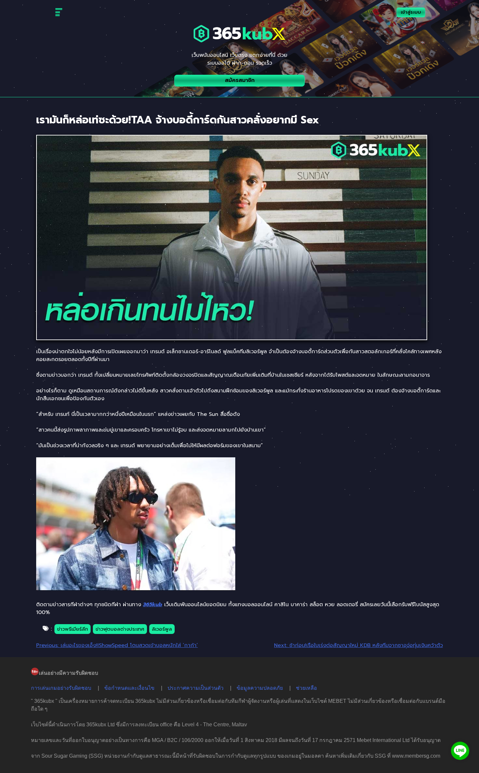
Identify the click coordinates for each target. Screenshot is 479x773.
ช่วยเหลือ (306, 688)
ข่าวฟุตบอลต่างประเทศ (119, 629)
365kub (152, 604)
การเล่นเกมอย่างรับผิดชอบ (61, 688)
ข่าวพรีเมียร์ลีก (72, 629)
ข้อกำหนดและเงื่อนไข (129, 688)
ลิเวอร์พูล (162, 629)
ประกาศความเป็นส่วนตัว (195, 688)
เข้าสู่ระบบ (411, 12)
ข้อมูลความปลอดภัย (260, 688)
